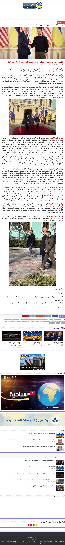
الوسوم (46, 457)
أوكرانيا (56, 319)
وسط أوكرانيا (52, 323)
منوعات (58, 323)
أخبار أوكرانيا (56, 25)
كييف (6, 321)
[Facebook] (32, 525)
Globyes (35, 537)
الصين (10, 319)
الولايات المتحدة (57, 321)
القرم (63, 321)
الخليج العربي (28, 319)
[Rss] (35, 525)
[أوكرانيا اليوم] (32, 5)
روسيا (38, 321)
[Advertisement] (32, 14)
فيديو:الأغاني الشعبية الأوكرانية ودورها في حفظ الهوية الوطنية (43, 22)
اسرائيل (51, 319)
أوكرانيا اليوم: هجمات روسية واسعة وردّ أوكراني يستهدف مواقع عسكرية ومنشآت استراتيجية (35, 479)
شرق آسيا (33, 321)
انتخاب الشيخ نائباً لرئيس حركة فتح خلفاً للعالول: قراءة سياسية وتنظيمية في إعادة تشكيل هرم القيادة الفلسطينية (31, 439)
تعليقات (51, 457)
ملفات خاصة (43, 64)
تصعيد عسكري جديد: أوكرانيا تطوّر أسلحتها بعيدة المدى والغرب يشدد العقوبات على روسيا (12, 344)
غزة (15, 321)
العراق (6, 319)
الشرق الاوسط (16, 319)
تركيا (46, 321)
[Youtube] (29, 525)
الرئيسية (62, 25)
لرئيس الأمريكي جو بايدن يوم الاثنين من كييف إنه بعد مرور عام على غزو (24, 75)
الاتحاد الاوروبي (45, 319)
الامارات (34, 319)
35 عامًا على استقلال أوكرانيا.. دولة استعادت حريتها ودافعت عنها (33, 343)
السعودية (22, 319)
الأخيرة (61, 457)
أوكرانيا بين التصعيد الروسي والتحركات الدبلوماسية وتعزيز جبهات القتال (54, 344)
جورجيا (42, 321)
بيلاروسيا (50, 321)
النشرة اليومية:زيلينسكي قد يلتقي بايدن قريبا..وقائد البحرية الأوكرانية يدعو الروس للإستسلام (34, 297)
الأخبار (47, 64)
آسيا (60, 319)
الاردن (39, 319)
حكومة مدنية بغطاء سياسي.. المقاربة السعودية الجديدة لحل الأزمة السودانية (39, 446)
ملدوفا (63, 323)
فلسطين (10, 321)
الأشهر (56, 457)
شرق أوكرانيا (26, 321)
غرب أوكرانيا (20, 321)
